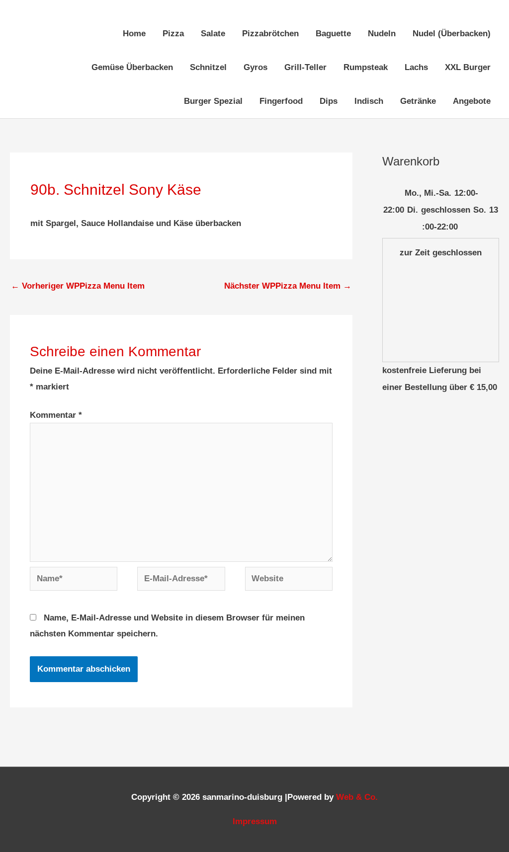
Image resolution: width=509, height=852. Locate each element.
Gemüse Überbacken (132, 67)
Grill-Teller (305, 67)
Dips (329, 101)
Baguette (333, 33)
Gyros (255, 67)
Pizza (173, 33)
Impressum (255, 821)
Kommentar (56, 415)
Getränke (418, 101)
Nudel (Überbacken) (452, 33)
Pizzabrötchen (270, 33)
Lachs (416, 67)
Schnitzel (208, 67)
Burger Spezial (213, 101)
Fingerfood (281, 101)
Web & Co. (357, 797)
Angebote (472, 101)
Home (134, 33)
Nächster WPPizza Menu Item (287, 286)
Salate (213, 33)
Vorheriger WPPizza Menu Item (78, 286)
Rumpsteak (365, 67)
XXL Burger (468, 67)
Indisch (368, 101)
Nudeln (382, 33)
